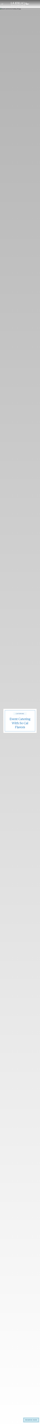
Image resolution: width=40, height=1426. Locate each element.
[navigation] (20, 3)
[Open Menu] (2, 4)
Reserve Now (31, 1420)
